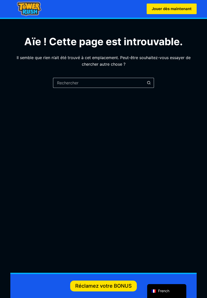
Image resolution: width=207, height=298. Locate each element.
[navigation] (166, 291)
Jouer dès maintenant (172, 8)
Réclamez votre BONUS (103, 286)
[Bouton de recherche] (149, 83)
